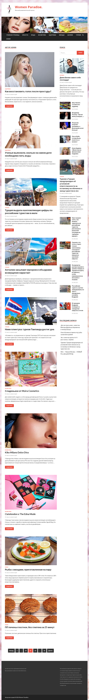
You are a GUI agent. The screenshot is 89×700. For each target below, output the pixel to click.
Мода (33, 35)
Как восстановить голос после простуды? (28, 91)
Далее (50, 650)
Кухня (8, 39)
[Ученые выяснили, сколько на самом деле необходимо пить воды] (31, 132)
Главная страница (12, 35)
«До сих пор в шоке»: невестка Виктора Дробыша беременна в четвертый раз (70, 327)
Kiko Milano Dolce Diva (17, 452)
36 (44, 650)
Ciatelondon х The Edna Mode (20, 514)
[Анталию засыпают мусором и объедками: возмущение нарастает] (31, 252)
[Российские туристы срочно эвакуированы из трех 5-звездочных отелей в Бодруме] (65, 292)
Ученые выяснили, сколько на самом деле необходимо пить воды (28, 154)
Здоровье (52, 35)
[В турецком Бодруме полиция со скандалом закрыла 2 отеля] (65, 309)
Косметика (42, 35)
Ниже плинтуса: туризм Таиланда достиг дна (29, 329)
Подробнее (9, 106)
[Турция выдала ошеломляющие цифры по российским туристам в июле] (31, 192)
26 (35, 650)
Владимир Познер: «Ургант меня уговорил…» (78, 114)
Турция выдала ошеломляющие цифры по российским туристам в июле (28, 212)
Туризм (78, 35)
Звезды (61, 35)
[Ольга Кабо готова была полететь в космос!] (65, 142)
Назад (11, 650)
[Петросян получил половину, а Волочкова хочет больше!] (65, 129)
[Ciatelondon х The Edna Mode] (31, 493)
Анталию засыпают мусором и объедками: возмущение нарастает (28, 271)
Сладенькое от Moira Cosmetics (22, 391)
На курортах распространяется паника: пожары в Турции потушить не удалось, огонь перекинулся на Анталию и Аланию (78, 272)
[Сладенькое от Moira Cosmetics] (31, 370)
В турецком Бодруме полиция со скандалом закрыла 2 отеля (77, 306)
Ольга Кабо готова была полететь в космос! (76, 139)
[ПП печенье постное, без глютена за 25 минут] (31, 609)
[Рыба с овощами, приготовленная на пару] (31, 551)
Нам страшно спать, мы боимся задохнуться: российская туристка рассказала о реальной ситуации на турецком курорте (76, 227)
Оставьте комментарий (11, 94)
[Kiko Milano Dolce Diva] (31, 431)
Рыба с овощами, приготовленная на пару (28, 569)
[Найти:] (72, 53)
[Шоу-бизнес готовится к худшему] (65, 109)
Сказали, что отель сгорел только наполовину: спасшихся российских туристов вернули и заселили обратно (76, 251)
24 (26, 650)
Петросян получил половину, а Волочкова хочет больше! (78, 126)
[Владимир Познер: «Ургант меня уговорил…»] (65, 119)
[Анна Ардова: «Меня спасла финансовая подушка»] (65, 154)
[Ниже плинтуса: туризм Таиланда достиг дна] (31, 311)
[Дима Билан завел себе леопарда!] (72, 73)
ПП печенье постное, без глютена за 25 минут (29, 627)
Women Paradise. (28, 7)
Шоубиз (70, 35)
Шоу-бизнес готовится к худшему (76, 104)
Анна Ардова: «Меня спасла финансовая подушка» (76, 150)
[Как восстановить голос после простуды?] (31, 70)
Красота (25, 35)
